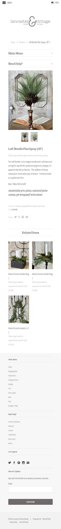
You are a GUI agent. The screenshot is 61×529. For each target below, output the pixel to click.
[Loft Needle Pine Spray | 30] (30, 100)
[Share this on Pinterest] (22, 217)
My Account (11, 439)
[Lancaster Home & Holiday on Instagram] (23, 462)
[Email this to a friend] (26, 217)
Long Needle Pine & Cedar (28, 206)
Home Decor (12, 375)
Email (10, 483)
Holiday (18, 206)
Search (10, 443)
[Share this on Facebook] (18, 217)
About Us (11, 426)
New (9, 397)
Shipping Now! (12, 371)
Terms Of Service (23, 522)
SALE (9, 401)
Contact (10, 430)
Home (10, 367)
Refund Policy (45, 519)
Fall (9, 388)
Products (22, 42)
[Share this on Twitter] (15, 217)
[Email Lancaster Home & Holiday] (28, 462)
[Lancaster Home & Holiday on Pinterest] (18, 462)
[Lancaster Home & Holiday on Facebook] (14, 462)
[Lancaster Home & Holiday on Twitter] (9, 462)
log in (15, 155)
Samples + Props (13, 405)
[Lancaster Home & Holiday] (30, 20)
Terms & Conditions (14, 421)
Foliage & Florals (13, 380)
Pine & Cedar (41, 206)
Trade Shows (12, 434)
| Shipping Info (35, 519)
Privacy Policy (12, 522)
